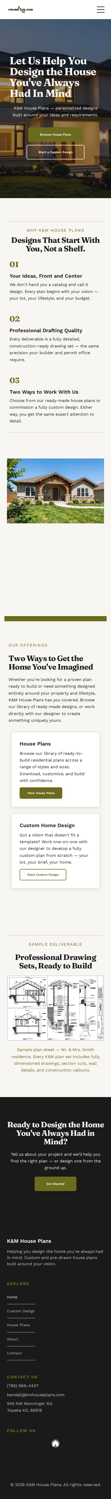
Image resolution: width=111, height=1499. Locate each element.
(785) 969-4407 (22, 1385)
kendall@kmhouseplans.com (36, 1394)
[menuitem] (21, 1297)
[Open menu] (101, 9)
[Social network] (55, 1444)
